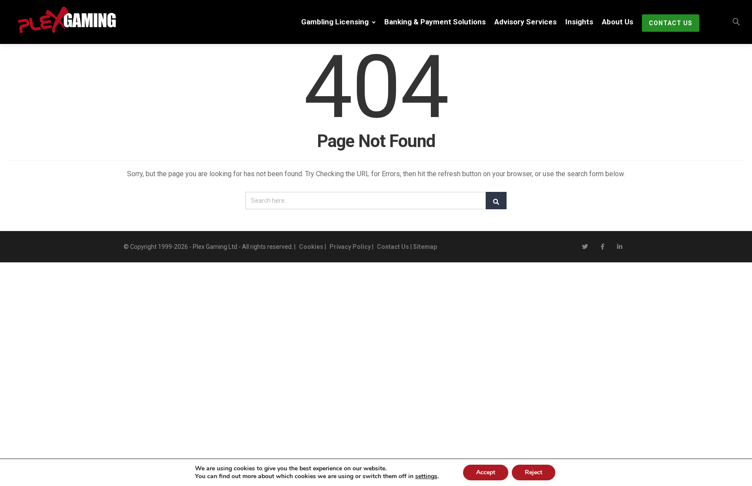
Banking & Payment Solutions (435, 21)
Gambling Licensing (335, 21)
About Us (617, 21)
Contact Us (670, 23)
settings (426, 476)
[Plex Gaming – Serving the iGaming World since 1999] (61, 20)
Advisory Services (525, 21)
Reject (533, 472)
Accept (485, 472)
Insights (579, 21)
